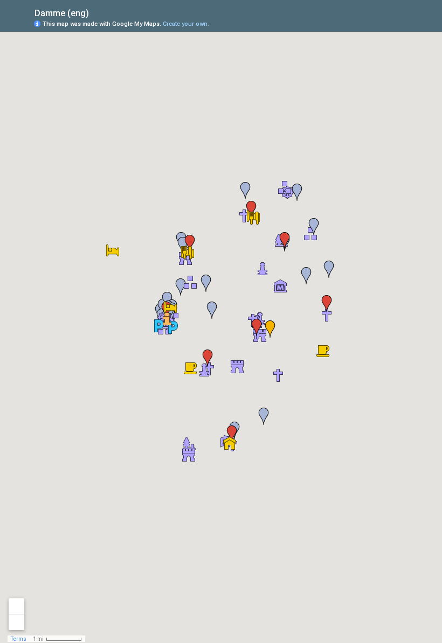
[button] (187, 252)
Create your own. (186, 23)
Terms (18, 639)
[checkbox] (97, 12)
